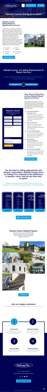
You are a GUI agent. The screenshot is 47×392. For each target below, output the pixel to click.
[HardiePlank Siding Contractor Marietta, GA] (11, 6)
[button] (8, 57)
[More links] (23, 5)
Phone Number (17, 120)
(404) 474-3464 (25, 371)
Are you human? (7, 138)
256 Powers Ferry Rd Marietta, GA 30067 (23, 373)
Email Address (8, 120)
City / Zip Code (17, 123)
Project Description (9, 127)
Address (7, 123)
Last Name (16, 117)
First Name (7, 117)
